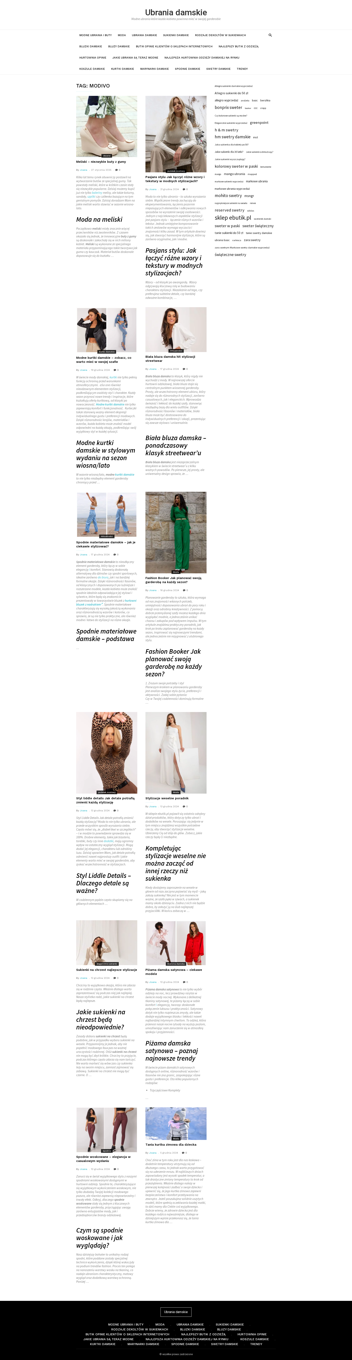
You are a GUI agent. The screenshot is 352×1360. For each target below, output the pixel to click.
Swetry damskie (218, 68)
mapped (252, 174)
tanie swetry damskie (259, 233)
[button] (270, 35)
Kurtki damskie (122, 68)
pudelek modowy (176, 171)
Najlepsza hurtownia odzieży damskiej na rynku (201, 57)
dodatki (108, 841)
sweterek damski (262, 218)
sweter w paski (227, 225)
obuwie (106, 156)
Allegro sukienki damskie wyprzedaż (234, 85)
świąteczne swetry (230, 254)
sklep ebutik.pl (233, 217)
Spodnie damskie (187, 68)
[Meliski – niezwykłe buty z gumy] (106, 126)
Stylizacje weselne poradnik (167, 798)
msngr (249, 196)
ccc (255, 108)
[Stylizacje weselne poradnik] (176, 753)
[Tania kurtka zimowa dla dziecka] (176, 1123)
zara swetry (252, 240)
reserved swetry (229, 210)
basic (255, 100)
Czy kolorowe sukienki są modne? (231, 115)
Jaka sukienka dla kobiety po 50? (232, 144)
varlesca (236, 240)
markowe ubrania (257, 181)
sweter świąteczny (258, 225)
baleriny (97, 193)
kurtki (113, 377)
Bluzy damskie (119, 46)
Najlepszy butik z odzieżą (238, 46)
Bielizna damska (176, 964)
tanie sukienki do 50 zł (229, 233)
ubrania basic (222, 240)
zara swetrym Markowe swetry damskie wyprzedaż (242, 247)
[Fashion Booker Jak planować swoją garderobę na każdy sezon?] (176, 532)
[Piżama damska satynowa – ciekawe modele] (176, 942)
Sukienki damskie (176, 35)
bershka (265, 100)
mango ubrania (234, 174)
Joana (83, 169)
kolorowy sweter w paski (236, 166)
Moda (122, 35)
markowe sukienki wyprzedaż (229, 181)
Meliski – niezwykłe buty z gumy (101, 162)
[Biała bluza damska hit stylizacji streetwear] (176, 329)
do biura (103, 577)
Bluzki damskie (90, 46)
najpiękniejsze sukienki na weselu (231, 203)
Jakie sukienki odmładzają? (259, 152)
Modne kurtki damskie (110, 404)
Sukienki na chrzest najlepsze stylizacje (106, 970)
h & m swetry (226, 129)
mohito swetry (228, 195)
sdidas (250, 210)
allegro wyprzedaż (226, 100)
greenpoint (259, 122)
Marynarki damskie (154, 68)
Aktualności (176, 351)
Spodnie (107, 1151)
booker (248, 108)
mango (218, 174)
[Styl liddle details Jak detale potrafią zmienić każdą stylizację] (106, 753)
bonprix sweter (228, 107)
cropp (263, 108)
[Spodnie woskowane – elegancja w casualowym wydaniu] (106, 1129)
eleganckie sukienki (107, 964)
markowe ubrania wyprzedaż (232, 188)
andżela (245, 100)
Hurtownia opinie (92, 57)
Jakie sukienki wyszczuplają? (230, 159)
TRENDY (242, 68)
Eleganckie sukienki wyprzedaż (231, 122)
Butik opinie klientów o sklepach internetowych (174, 46)
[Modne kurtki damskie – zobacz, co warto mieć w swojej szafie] (106, 330)
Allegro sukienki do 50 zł (231, 93)
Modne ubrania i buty (95, 35)
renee (253, 203)
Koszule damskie (92, 68)
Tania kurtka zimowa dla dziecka (170, 1144)
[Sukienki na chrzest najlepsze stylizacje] (106, 942)
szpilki (91, 196)
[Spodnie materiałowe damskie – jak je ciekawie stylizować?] (106, 515)
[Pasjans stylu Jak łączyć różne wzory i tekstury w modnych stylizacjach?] (176, 134)
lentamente (265, 166)
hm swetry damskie (233, 136)
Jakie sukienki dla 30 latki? (229, 151)
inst (255, 137)
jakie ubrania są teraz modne (135, 57)
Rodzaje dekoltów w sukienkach (220, 35)
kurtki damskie (124, 474)
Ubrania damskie (176, 12)
